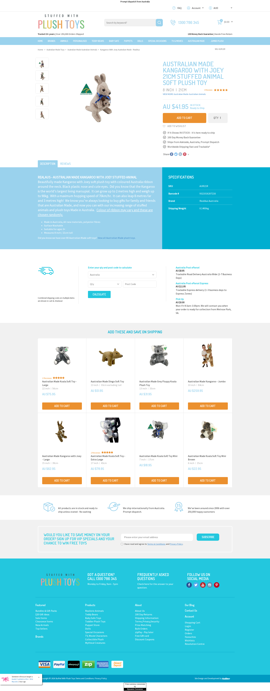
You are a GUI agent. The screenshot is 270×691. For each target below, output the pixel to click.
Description (47, 163)
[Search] (159, 22)
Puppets (128, 41)
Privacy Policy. (101, 678)
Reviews (65, 163)
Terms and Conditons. (85, 678)
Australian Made (196, 41)
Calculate (99, 294)
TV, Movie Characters (96, 635)
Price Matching (143, 625)
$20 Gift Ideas (42, 614)
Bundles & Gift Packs (46, 610)
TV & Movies (177, 41)
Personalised (80, 41)
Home (40, 41)
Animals (64, 41)
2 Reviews (47, 378)
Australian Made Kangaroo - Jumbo (207, 381)
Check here (143, 584)
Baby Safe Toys (93, 618)
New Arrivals (42, 625)
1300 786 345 (188, 22)
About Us (140, 610)
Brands (51, 41)
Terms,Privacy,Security (147, 621)
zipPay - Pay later (144, 632)
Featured (40, 605)
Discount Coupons (144, 639)
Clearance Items (44, 621)
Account (196, 8)
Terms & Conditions (156, 544)
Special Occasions (157, 41)
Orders (188, 633)
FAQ (179, 8)
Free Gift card (142, 635)
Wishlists (190, 640)
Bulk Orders (141, 628)
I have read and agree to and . (153, 544)
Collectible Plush (94, 639)
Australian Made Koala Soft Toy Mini (158, 456)
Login (188, 626)
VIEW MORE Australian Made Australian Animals (184, 94)
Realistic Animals (94, 610)
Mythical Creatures (95, 642)
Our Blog (189, 605)
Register (189, 629)
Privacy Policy (176, 544)
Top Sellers (41, 628)
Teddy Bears (98, 41)
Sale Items (41, 618)
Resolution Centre (195, 643)
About (138, 605)
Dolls (140, 41)
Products (90, 605)
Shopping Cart (192, 622)
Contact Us (191, 610)
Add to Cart (184, 118)
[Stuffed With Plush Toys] (61, 20)
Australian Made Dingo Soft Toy (107, 381)
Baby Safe (114, 41)
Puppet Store (92, 625)
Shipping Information (146, 618)
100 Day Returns (143, 614)
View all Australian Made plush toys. (116, 237)
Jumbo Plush (217, 41)
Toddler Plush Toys (95, 621)
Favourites (190, 636)
